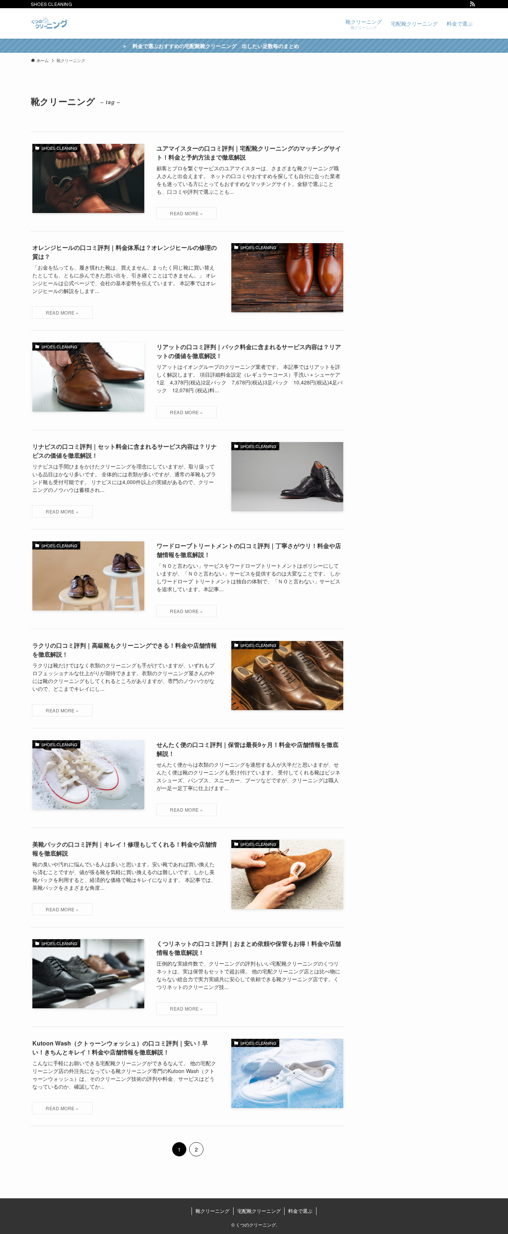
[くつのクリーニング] (49, 23)
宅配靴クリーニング (259, 1210)
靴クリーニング (212, 1210)
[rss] (472, 4)
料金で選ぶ (300, 1210)
